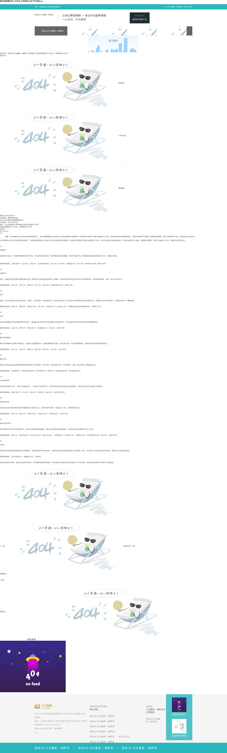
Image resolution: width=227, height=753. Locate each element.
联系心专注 (188, 7)
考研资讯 (31, 53)
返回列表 (126, 546)
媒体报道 (121, 188)
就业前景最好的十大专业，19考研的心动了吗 (52, 53)
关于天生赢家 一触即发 (173, 7)
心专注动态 (122, 136)
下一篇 (132, 546)
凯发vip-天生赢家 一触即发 (44, 15)
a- (2, 233)
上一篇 (2, 546)
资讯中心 (3, 56)
